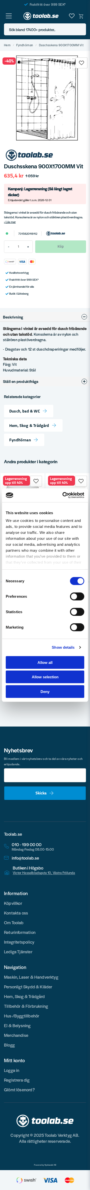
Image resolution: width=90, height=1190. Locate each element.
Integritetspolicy (19, 942)
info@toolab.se (25, 858)
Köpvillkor (13, 903)
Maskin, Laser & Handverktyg (31, 977)
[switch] (77, 596)
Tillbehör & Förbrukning (26, 1006)
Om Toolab (14, 922)
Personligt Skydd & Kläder (28, 987)
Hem (7, 45)
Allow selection (45, 677)
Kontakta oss (16, 913)
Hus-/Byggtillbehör (21, 1016)
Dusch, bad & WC (24, 411)
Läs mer (11, 222)
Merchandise (16, 1035)
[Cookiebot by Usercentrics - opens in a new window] (63, 495)
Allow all (45, 662)
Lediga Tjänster (18, 952)
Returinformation (20, 932)
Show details (63, 647)
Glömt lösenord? (19, 1090)
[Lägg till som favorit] (71, 16)
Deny (45, 691)
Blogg (9, 1045)
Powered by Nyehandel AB (45, 1165)
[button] (81, 29)
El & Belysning (17, 1025)
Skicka (41, 793)
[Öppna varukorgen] (81, 16)
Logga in (11, 1070)
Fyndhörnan (24, 45)
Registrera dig (17, 1080)
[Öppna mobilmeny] (9, 16)
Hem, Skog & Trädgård (29, 425)
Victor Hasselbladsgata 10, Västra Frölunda (44, 872)
